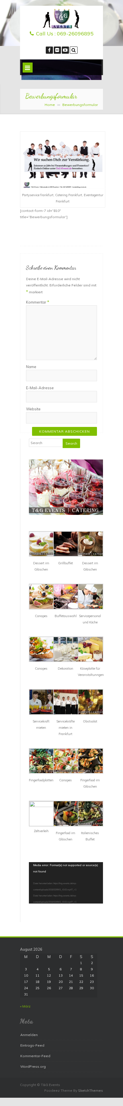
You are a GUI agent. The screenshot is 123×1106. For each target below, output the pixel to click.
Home (50, 105)
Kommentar (37, 302)
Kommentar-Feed (35, 1056)
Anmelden (29, 1035)
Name (31, 366)
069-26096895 (75, 33)
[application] (66, 883)
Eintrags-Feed (32, 1045)
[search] (74, 50)
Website (33, 409)
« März (25, 1006)
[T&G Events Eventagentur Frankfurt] (61, 27)
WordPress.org (33, 1066)
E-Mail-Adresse (40, 388)
